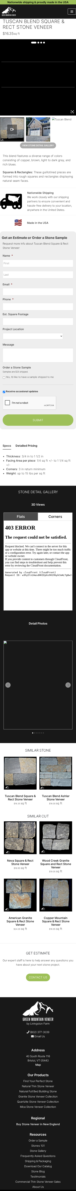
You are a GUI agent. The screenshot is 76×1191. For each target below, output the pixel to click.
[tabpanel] (38, 565)
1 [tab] (33, 42)
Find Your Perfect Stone (38, 1081)
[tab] (21, 517)
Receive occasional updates (22, 391)
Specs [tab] (7, 445)
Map (38, 1064)
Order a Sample (38, 1140)
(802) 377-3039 (39, 1032)
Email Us (39, 1036)
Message (8, 344)
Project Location (13, 329)
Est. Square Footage (15, 314)
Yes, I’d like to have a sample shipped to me (30, 377)
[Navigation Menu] (72, 12)
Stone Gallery (38, 1150)
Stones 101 (38, 1145)
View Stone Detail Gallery (38, 145)
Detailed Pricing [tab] (26, 445)
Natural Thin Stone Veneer (38, 1086)
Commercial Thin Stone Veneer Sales (38, 1181)
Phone (8, 299)
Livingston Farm (40, 1023)
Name (8, 255)
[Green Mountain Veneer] (9, 11)
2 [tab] (38, 42)
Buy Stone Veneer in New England (38, 1124)
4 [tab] (44, 42)
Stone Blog (38, 1171)
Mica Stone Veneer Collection (38, 1106)
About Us (38, 1187)
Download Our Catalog (38, 1166)
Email (7, 284)
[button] (8, 685)
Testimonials (38, 1176)
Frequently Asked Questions (38, 1156)
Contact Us (38, 977)
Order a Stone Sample (17, 367)
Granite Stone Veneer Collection (38, 1096)
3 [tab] (41, 42)
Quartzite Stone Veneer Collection (38, 1101)
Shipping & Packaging (38, 1161)
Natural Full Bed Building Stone (38, 1091)
